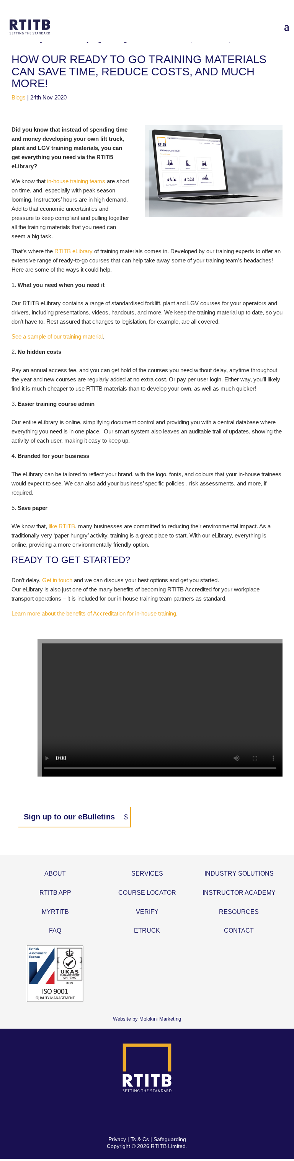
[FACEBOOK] (120, 1114)
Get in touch (57, 580)
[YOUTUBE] (174, 1114)
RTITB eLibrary (73, 251)
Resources (239, 912)
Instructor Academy (239, 892)
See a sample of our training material (57, 336)
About (55, 873)
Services (147, 873)
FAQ (55, 930)
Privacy (117, 1139)
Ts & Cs (140, 1139)
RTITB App (55, 892)
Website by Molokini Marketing (147, 1019)
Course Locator (147, 892)
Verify (147, 912)
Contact (239, 930)
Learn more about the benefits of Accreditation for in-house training (93, 613)
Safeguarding (170, 1139)
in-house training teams (76, 181)
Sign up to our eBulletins (69, 817)
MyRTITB (55, 912)
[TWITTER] (138, 1114)
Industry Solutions (239, 873)
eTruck (147, 930)
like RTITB (62, 526)
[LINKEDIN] (156, 1114)
